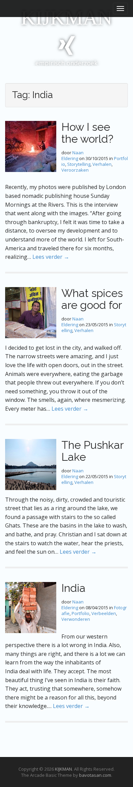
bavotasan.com (95, 775)
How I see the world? (87, 133)
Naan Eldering (72, 155)
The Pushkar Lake (92, 451)
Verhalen (102, 164)
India (73, 588)
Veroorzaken (75, 170)
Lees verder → (50, 257)
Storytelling (78, 164)
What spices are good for (92, 299)
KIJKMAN (66, 17)
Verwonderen (75, 619)
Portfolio (80, 613)
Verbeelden (103, 613)
